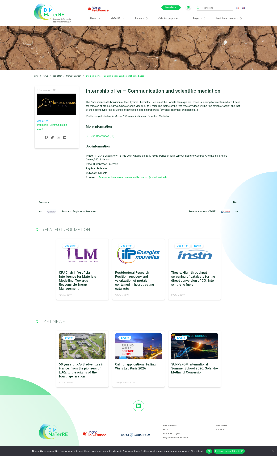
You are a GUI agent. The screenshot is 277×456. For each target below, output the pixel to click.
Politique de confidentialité (229, 451)
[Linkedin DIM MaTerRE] (138, 405)
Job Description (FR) (102, 136)
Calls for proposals (168, 18)
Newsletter (171, 7)
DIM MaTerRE (170, 425)
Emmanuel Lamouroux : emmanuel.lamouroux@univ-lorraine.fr (133, 177)
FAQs (165, 429)
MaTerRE (115, 18)
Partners (139, 18)
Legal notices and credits (175, 437)
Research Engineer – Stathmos (79, 211)
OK (209, 451)
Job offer (42, 121)
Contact (220, 429)
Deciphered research (227, 18)
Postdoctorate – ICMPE (202, 211)
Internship (42, 124)
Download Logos (171, 433)
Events (69, 337)
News (93, 18)
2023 (40, 128)
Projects (197, 18)
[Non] (273, 451)
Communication (58, 124)
